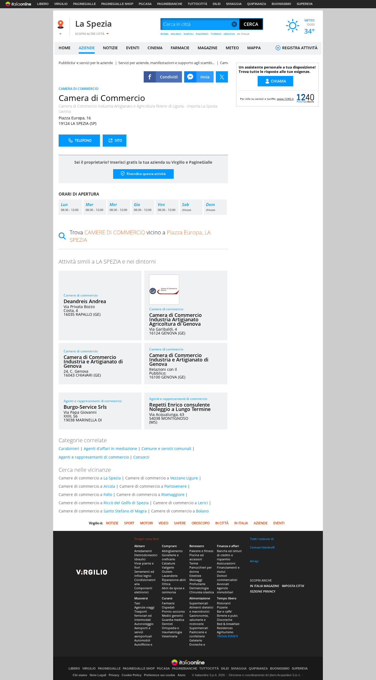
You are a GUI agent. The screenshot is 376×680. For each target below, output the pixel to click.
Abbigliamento (172, 551)
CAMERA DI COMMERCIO (78, 88)
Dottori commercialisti (227, 578)
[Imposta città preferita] (61, 24)
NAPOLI (189, 34)
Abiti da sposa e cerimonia (173, 590)
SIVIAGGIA (234, 4)
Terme (193, 563)
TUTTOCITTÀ (197, 4)
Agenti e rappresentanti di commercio (93, 401)
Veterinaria (169, 636)
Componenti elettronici (143, 590)
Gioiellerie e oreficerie (170, 557)
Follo (107, 494)
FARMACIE (180, 47)
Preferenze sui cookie (159, 675)
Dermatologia (199, 588)
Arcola (109, 486)
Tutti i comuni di (262, 539)
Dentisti (167, 624)
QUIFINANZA (256, 4)
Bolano (202, 511)
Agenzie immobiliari (225, 590)
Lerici (203, 502)
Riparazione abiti (174, 580)
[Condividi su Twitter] (222, 77)
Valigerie (168, 567)
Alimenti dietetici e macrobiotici (201, 609)
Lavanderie (170, 576)
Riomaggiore (172, 494)
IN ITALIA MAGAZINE (264, 586)
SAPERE (180, 523)
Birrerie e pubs (227, 615)
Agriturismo (225, 632)
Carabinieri (69, 448)
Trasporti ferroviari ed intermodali (143, 615)
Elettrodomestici (145, 555)
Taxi (137, 603)
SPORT (129, 523)
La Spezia (93, 23)
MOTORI (146, 523)
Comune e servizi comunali (166, 448)
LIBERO (43, 4)
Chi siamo (80, 675)
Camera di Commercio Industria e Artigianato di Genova (93, 361)
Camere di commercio (81, 295)
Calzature (168, 563)
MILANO (176, 34)
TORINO (216, 34)
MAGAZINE (207, 47)
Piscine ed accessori (196, 557)
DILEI (216, 4)
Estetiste (195, 576)
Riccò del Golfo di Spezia (126, 502)
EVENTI (132, 47)
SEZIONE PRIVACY (263, 591)
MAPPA (254, 47)
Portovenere (175, 486)
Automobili (142, 640)
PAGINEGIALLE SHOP (117, 4)
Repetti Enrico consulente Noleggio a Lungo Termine (180, 406)
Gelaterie (195, 640)
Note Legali (98, 675)
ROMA (164, 34)
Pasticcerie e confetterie (198, 634)
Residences (225, 628)
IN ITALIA (243, 34)
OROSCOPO (200, 523)
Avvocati (223, 584)
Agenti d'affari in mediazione (110, 448)
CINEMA (155, 47)
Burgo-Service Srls (85, 407)
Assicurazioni (226, 563)
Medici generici (172, 615)
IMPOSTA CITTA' (293, 586)
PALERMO (202, 34)
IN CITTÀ (221, 523)
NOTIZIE (110, 47)
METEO (232, 47)
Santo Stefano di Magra (125, 511)
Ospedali (168, 607)
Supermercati (198, 603)
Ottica (166, 584)
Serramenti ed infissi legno (144, 573)
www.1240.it (285, 99)
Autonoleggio (144, 624)
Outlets (167, 571)
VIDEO (163, 523)
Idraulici (140, 559)
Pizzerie (222, 607)
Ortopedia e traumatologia (172, 630)
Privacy (114, 675)
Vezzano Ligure (184, 478)
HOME (64, 47)
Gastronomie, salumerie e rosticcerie (199, 619)
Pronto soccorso (173, 611)
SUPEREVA (305, 4)
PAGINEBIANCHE (169, 4)
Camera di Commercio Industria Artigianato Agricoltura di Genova (175, 319)
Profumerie (197, 584)
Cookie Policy (131, 675)
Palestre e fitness (201, 551)
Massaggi (195, 580)
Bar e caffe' (224, 611)
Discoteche (224, 620)
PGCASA (145, 4)
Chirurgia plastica (201, 592)
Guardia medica (173, 620)
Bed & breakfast (228, 624)
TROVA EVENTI (227, 636)
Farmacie (168, 603)
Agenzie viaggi (144, 607)
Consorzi (141, 457)
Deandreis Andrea (85, 301)
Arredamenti (143, 551)
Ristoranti (224, 603)
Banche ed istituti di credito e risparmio (229, 555)
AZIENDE (87, 47)
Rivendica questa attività (146, 173)
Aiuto (182, 675)
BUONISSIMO (281, 4)
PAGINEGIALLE (84, 4)
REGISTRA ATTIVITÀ (299, 47)
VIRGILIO (61, 4)
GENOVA (229, 34)
